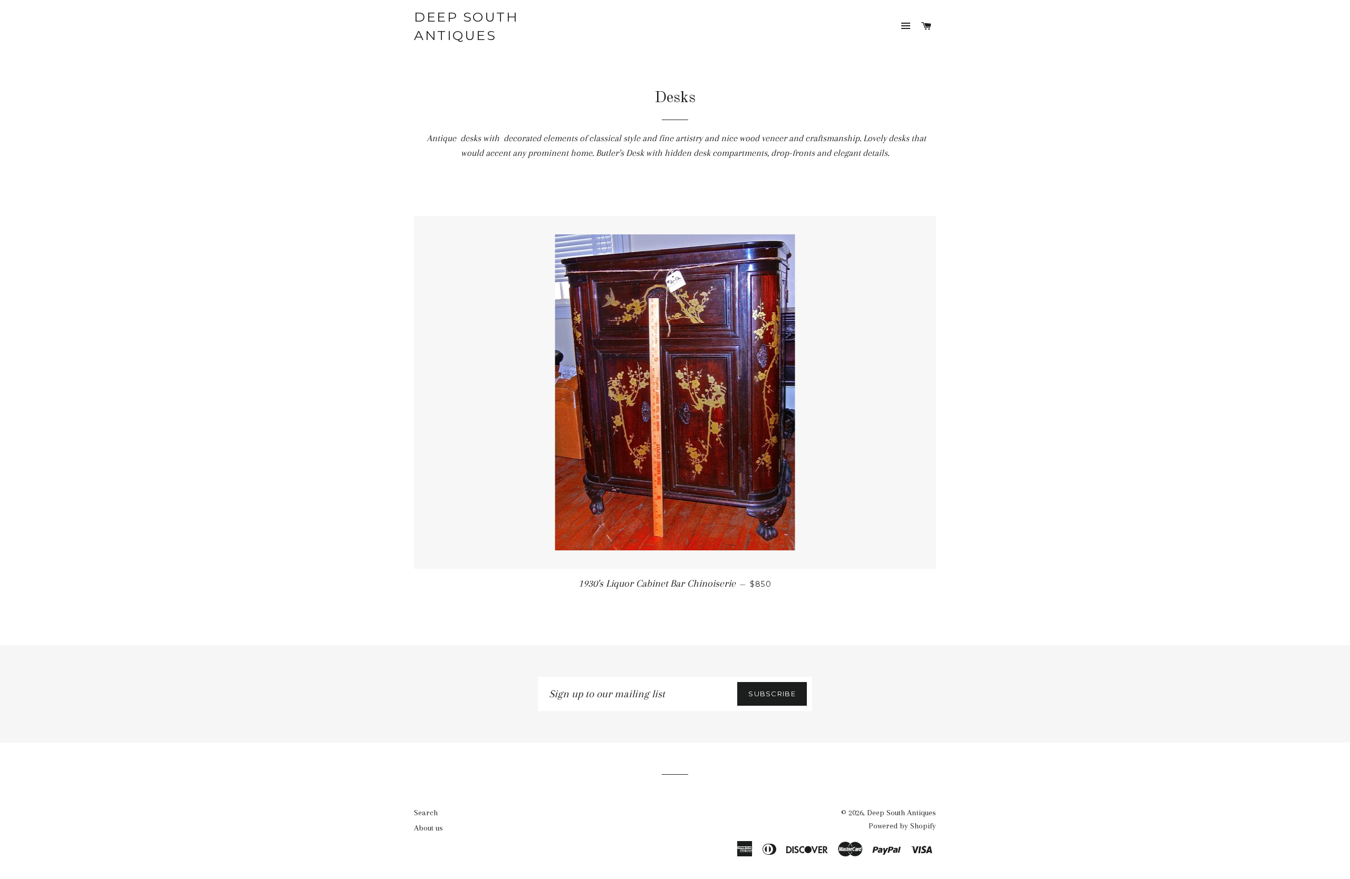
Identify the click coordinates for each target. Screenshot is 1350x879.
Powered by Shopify (902, 826)
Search (426, 812)
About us (428, 828)
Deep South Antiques (466, 26)
